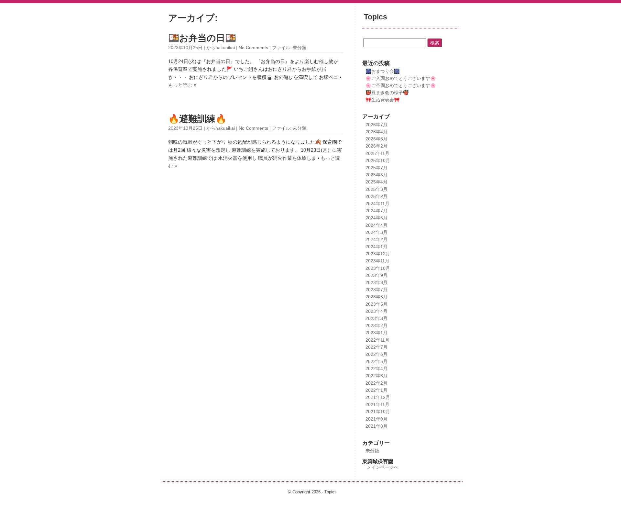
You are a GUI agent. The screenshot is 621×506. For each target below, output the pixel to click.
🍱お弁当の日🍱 (202, 38)
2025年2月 (376, 196)
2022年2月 (376, 383)
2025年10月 (377, 160)
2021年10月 (377, 411)
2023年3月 (376, 318)
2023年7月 (376, 289)
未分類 (299, 47)
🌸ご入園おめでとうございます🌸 (400, 78)
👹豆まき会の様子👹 (387, 92)
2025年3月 (376, 189)
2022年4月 (376, 368)
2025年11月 (377, 153)
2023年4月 (376, 311)
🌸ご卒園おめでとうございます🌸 (400, 85)
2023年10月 (377, 268)
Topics (375, 17)
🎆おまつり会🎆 (382, 71)
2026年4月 (376, 131)
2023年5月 (376, 304)
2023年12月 (377, 253)
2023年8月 (376, 282)
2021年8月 (376, 426)
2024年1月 (376, 246)
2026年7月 (376, 124)
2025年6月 (376, 174)
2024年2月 (376, 239)
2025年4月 (376, 181)
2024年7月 (376, 210)
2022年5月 (376, 361)
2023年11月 (377, 260)
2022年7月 (376, 347)
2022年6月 (376, 354)
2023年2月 (376, 325)
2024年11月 (377, 203)
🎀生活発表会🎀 (382, 99)
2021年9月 (376, 419)
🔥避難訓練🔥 (197, 119)
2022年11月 (377, 340)
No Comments (253, 47)
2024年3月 (376, 232)
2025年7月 (376, 167)
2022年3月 (376, 375)
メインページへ (382, 467)
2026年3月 (376, 138)
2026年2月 (376, 145)
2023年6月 (376, 296)
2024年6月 (376, 217)
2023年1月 (376, 332)
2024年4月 (376, 225)
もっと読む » (182, 85)
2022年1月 (376, 390)
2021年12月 (377, 397)
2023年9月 (376, 275)
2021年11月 (377, 404)
